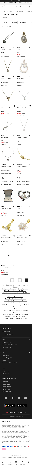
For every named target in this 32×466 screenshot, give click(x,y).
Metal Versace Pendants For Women (16, 319)
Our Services (6, 328)
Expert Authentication (23, 181)
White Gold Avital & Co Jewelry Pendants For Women (16, 286)
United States (16, 457)
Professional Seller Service (10, 363)
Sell (3, 352)
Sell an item (5, 360)
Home (3, 11)
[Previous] (12, 280)
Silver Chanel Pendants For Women (15, 291)
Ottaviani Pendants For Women (15, 309)
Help (3, 368)
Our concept (6, 332)
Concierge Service (7, 334)
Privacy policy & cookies (15, 416)
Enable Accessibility (16, 1)
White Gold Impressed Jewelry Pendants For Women (16, 306)
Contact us (5, 373)
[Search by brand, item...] (3, 6)
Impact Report (6, 387)
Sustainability (6, 384)
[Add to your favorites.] (14, 47)
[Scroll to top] (26, 280)
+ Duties (6, 82)
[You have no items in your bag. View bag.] (29, 7)
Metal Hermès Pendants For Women (15, 303)
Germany (22, 457)
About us (5, 382)
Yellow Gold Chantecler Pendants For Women (16, 293)
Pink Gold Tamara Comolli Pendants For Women (16, 312)
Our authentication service (10, 345)
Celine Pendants (23, 289)
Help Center (5, 371)
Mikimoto (9, 11)
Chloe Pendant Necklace (15, 297)
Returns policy (6, 347)
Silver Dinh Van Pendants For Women (15, 301)
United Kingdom (9, 457)
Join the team (6, 389)
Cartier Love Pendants (9, 289)
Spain (26, 457)
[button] (29, 7)
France (3, 457)
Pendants (29, 11)
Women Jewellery (19, 11)
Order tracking (6, 342)
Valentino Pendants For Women (15, 317)
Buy (3, 339)
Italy (29, 457)
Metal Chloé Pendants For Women (15, 299)
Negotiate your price (7, 181)
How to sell (5, 355)
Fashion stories (6, 391)
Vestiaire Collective (9, 378)
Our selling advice (7, 358)
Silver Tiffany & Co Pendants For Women (15, 315)
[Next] (20, 280)
